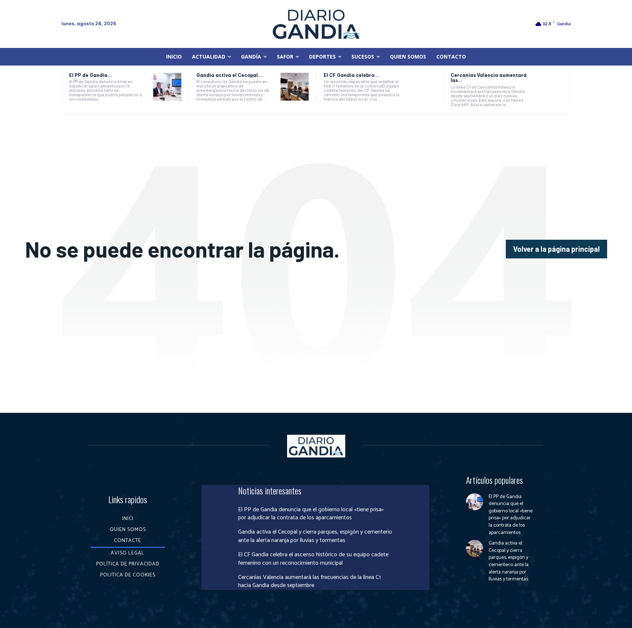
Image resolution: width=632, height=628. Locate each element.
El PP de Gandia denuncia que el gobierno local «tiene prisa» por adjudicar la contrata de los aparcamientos (311, 514)
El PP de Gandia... (90, 75)
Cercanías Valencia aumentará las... (489, 77)
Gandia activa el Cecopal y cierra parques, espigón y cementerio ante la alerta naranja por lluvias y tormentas (315, 536)
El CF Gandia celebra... (351, 75)
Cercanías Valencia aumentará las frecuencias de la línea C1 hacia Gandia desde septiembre (309, 581)
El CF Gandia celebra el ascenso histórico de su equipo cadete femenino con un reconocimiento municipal (313, 559)
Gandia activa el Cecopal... (229, 75)
